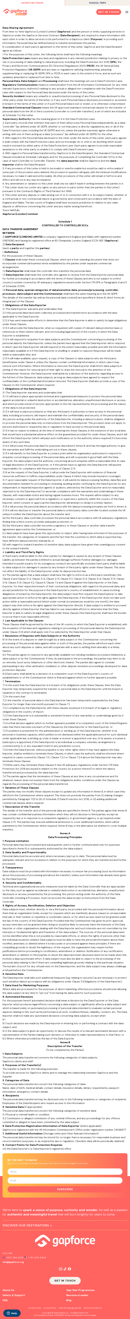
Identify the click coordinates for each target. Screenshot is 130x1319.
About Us (8, 1290)
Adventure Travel (32, 2)
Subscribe (65, 1189)
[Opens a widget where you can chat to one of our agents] (12, 1313)
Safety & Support (14, 1295)
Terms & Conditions (93, 1308)
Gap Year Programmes (80, 1290)
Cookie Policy (50, 1308)
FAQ (5, 1300)
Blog (69, 1300)
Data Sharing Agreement (70, 1308)
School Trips (97, 2)
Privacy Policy (35, 1308)
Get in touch (108, 12)
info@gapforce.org (13, 1262)
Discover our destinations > (27, 1225)
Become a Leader (77, 1295)
